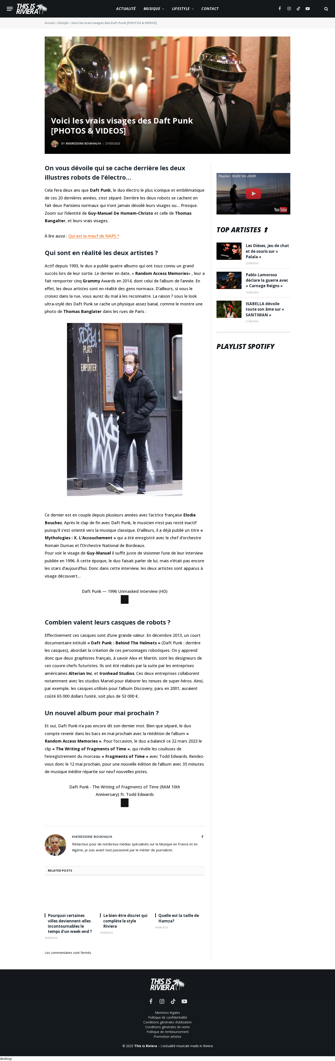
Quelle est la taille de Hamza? (178, 1029)
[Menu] (10, 9)
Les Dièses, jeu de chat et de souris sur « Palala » (267, 251)
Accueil (49, 23)
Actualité (126, 8)
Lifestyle (181, 8)
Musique (152, 8)
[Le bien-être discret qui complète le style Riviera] (124, 1006)
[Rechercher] (325, 9)
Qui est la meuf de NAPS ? (93, 236)
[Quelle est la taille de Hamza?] (180, 1006)
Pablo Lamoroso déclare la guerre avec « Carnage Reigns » (267, 280)
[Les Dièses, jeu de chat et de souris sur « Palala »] (229, 251)
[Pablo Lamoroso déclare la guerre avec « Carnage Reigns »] (229, 280)
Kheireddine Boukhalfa (83, 143)
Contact (210, 8)
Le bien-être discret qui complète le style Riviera (125, 1032)
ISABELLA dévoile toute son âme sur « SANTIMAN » (265, 309)
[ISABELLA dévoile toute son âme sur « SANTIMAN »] (229, 309)
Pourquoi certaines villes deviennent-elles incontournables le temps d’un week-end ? (70, 1034)
